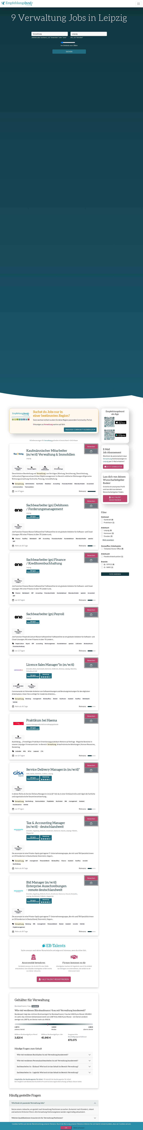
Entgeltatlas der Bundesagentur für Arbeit (29, 1079)
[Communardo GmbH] (18, 669)
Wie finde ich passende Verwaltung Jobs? (28, 1103)
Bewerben (91, 446)
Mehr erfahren (78, 1128)
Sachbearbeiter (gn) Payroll (45, 614)
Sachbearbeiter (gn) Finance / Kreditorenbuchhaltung (46, 561)
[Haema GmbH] (18, 723)
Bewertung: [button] (46, 674)
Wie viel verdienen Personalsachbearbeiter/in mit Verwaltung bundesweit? (47, 1061)
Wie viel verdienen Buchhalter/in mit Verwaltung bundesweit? (42, 1055)
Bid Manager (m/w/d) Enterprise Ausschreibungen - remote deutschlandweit (46, 886)
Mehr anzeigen (108, 540)
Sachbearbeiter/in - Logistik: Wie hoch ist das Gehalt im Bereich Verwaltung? (47, 1072)
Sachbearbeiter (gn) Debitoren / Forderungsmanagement (47, 507)
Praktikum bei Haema (41, 720)
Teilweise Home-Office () (113, 549)
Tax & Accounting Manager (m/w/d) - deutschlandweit (45, 824)
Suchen (69, 51)
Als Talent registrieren (55, 979)
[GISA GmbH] (18, 773)
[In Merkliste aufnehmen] (91, 451)
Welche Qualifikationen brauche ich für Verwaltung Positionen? (37, 1118)
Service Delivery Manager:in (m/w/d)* (53, 769)
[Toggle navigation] (138, 3)
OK (66, 1128)
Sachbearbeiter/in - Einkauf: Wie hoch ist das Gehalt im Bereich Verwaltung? (47, 1066)
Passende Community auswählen (79, 429)
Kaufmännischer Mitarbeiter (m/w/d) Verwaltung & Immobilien (50, 452)
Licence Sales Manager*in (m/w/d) (50, 664)
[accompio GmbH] (18, 830)
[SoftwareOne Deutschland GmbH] (18, 510)
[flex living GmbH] (18, 454)
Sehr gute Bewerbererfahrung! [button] (33, 516)
